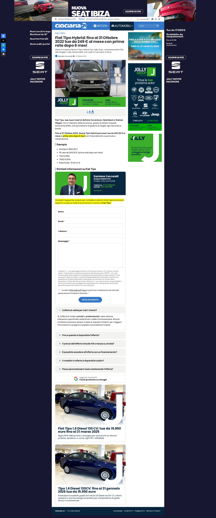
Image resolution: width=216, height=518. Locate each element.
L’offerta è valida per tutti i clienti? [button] (79, 310)
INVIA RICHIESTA (90, 299)
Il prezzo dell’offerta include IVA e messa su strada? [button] (88, 343)
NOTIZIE (101, 26)
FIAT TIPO (60, 33)
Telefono (63, 231)
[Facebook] (3, 36)
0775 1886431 (109, 185)
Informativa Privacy (78, 290)
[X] (3, 40)
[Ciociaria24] (71, 26)
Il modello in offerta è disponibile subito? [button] (83, 360)
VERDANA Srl (60, 511)
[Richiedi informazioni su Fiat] (90, 106)
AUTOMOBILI (122, 26)
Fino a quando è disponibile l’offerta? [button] (80, 335)
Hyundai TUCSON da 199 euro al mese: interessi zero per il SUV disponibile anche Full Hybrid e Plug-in (122, 19)
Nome (61, 212)
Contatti (128, 511)
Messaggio (64, 241)
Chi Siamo (118, 511)
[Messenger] (3, 49)
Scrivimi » (98, 190)
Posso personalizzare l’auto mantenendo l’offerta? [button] (87, 369)
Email (61, 221)
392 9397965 (106, 187)
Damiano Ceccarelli (65, 56)
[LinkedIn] (3, 45)
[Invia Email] (73, 56)
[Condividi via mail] (3, 54)
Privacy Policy (153, 511)
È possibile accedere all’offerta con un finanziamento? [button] (89, 352)
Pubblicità (140, 511)
